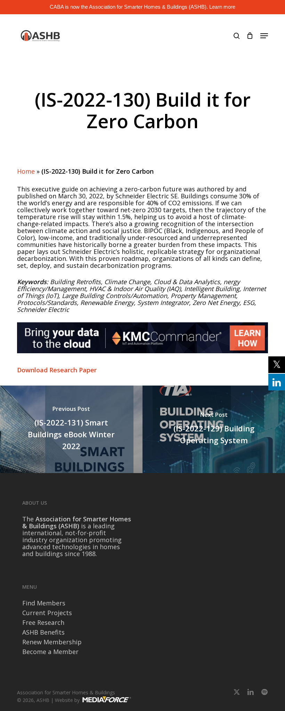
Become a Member (50, 651)
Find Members (43, 603)
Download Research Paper (57, 370)
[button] (264, 35)
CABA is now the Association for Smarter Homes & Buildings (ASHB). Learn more (142, 7)
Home (26, 171)
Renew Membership (52, 641)
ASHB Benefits (43, 632)
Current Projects (47, 612)
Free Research (43, 622)
